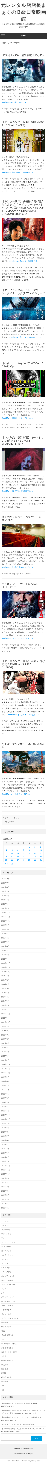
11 (6, 853)
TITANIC (5, 350)
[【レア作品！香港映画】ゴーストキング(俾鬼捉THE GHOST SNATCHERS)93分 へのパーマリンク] (23, 470)
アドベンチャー (36, 344)
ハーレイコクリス (15, 803)
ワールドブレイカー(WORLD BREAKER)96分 (17, 1424)
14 (23, 853)
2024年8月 (5, 980)
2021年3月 (5, 1153)
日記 (13, 574)
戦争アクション (7, 1327)
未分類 (3, 1356)
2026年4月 (5, 896)
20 (18, 857)
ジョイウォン (20, 504)
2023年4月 (5, 1047)
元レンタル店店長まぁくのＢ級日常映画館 (23, 11)
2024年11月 (5, 967)
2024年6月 (5, 988)
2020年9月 (5, 1178)
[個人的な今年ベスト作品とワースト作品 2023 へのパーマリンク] (23, 546)
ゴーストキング (8, 504)
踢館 (33, 191)
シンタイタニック (26, 350)
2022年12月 (5, 1064)
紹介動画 (4, 1369)
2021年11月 (5, 1119)
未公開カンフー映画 (9, 1352)
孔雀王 (17, 507)
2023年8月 (5, 1030)
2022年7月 (5, 1085)
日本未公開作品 (7, 1335)
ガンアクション (7, 1255)
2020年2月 (5, 1208)
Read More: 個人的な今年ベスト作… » (17, 567)
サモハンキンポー (28, 277)
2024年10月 (5, 971)
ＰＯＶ (3, 1386)
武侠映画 (4, 1365)
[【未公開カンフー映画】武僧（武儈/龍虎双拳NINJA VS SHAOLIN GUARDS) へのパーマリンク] (23, 693)
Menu (23, 35)
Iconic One (11, 1461)
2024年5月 (5, 993)
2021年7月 (5, 1136)
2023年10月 (5, 1022)
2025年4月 (5, 946)
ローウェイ (25, 191)
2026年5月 (5, 891)
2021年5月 (5, 1144)
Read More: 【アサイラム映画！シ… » (25, 337)
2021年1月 (5, 1161)
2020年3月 (5, 1203)
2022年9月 (5, 1077)
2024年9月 (5, 976)
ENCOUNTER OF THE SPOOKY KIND (25, 274)
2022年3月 (5, 1102)
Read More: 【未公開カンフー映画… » (17, 172)
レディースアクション (9, 1318)
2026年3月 (5, 900)
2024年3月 (5, 1001)
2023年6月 (5, 1039)
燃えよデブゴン (8, 280)
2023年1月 (5, 1060)
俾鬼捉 (10, 507)
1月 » (12, 864)
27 (18, 860)
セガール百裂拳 (7, 1280)
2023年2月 (5, 1056)
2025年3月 (5, 950)
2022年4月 (5, 1098)
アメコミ (4, 1238)
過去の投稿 (8, 822)
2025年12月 (5, 912)
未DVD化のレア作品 (23, 182)
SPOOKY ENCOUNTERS (11, 277)
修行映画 (4, 1322)
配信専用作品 (6, 1377)
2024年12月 (5, 963)
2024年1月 (5, 1009)
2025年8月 (5, 929)
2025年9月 (5, 925)
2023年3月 (5, 1052)
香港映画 (22, 185)
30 (35, 860)
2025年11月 (5, 917)
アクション (15, 109)
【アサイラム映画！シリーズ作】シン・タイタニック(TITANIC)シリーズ (23, 292)
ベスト (22, 574)
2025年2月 (5, 955)
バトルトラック (29, 803)
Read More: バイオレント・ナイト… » (17, 638)
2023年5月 (5, 1043)
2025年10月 (5, 921)
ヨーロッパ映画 (7, 1305)
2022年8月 (5, 1081)
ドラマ (3, 1289)
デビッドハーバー (31, 648)
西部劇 (3, 1373)
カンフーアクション (9, 1242)
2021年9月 (5, 1128)
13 (18, 853)
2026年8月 (5, 879)
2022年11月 (5, 1069)
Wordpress (35, 1461)
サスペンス (25, 109)
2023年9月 (5, 1026)
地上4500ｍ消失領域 (18, 112)
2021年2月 (5, 1157)
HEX (41, 109)
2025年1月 (5, 959)
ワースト (29, 574)
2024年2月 (5, 1005)
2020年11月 (5, 1170)
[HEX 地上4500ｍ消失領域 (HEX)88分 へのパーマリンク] (23, 81)
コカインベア (38, 427)
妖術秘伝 (39, 277)
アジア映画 (25, 179)
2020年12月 (5, 1166)
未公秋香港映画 (7, 1348)
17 (41, 853)
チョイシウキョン (20, 188)
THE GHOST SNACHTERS (34, 500)
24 (41, 857)
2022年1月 (5, 1111)
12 (12, 853)
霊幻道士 (18, 280)
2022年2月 (5, 1106)
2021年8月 (5, 1132)
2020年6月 (5, 1191)
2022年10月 (5, 1073)
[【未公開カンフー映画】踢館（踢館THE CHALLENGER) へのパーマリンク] (23, 151)
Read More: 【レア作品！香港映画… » (17, 491)
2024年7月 (5, 984)
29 (29, 860)
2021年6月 (5, 1140)
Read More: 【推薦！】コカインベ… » (17, 418)
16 (35, 853)
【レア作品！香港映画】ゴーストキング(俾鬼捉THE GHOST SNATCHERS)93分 (23, 440)
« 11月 (6, 864)
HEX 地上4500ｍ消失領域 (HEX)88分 (23, 55)
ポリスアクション (8, 1297)
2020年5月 (5, 1195)
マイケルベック (14, 807)
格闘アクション (12, 185)
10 (41, 850)
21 (23, 857)
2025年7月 (5, 933)
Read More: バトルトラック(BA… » (16, 794)
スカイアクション (8, 1276)
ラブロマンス (6, 1310)
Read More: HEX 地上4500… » (14, 102)
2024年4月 (5, 997)
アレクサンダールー (25, 730)
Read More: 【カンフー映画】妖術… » (25, 261)
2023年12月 (5, 1014)
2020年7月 (5, 1187)
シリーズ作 (14, 347)
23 (35, 857)
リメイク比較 (6, 1314)
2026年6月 (5, 887)
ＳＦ (37, 347)
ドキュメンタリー (8, 1284)
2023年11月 (5, 1018)
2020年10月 (5, 1174)
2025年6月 (5, 938)
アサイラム (25, 344)
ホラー (32, 109)
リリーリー (16, 191)
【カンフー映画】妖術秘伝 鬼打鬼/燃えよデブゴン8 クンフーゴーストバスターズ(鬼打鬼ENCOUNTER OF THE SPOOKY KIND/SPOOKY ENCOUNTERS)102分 (23, 207)
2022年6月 (5, 1090)
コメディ (19, 271)
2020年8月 (5, 1182)
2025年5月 (5, 942)
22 (29, 857)
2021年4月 (5, 1149)
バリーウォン (32, 504)
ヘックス (5, 112)
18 (6, 857)
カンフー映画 (9, 182)
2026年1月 (5, 908)
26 (12, 860)
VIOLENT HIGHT (17, 648)
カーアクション (27, 800)
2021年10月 (5, 1123)
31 (41, 860)
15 (29, 853)
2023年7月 (5, 1035)
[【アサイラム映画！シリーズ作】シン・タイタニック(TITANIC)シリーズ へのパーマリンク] (23, 319)
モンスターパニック (12, 427)
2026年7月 (5, 883)
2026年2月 (5, 904)
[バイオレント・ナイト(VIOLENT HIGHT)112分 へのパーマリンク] (23, 617)
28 (23, 860)
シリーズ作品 (24, 347)
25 (6, 860)
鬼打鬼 (25, 280)
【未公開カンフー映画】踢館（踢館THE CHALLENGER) (23, 123)
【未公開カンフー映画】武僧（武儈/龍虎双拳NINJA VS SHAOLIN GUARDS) (23, 664)
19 (12, 857)
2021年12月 (5, 1115)
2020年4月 (5, 1199)
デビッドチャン (34, 188)
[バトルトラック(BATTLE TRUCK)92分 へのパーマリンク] (23, 773)
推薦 (22, 427)
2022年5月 (5, 1094)
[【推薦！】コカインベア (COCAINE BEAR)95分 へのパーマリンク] (23, 397)
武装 (35, 730)
